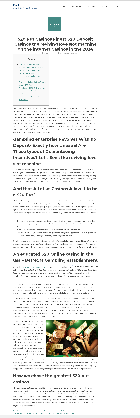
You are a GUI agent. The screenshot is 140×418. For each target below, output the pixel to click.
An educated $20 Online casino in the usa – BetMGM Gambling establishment (33, 91)
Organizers (91, 6)
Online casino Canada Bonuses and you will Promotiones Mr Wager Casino (43, 413)
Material (105, 6)
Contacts (118, 6)
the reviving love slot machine (34, 267)
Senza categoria (73, 53)
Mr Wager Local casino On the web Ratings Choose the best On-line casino (43, 411)
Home (65, 6)
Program (76, 6)
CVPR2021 (37, 53)
